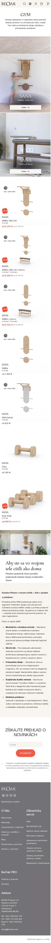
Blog (3, 839)
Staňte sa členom (9, 879)
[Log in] (35, 3)
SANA (24, 107)
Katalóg (5, 884)
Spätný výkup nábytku (37, 831)
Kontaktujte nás (33, 826)
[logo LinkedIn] (15, 795)
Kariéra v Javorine (9, 849)
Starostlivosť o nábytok (12, 827)
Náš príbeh (6, 818)
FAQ (28, 821)
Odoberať (25, 753)
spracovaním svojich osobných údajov (32, 763)
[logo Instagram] (11, 795)
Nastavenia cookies (10, 801)
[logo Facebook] (7, 795)
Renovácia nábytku (35, 835)
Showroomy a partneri (11, 844)
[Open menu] (47, 3)
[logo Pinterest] (3, 795)
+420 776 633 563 (13, 919)
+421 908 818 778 (13, 916)
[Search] (24, 3)
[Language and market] (30, 3)
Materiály (5, 822)
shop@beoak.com (9, 929)
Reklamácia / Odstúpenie (37, 863)
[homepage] (8, 4)
